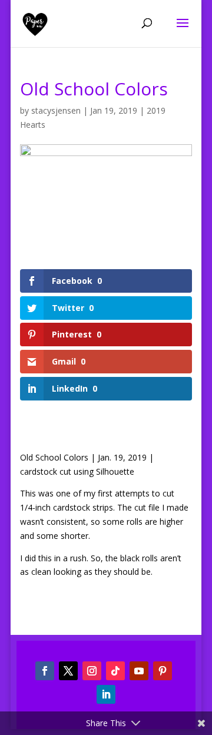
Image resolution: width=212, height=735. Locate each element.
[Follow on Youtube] (139, 670)
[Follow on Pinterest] (162, 670)
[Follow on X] (68, 670)
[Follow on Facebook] (44, 670)
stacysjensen (56, 110)
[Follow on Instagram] (91, 670)
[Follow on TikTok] (115, 670)
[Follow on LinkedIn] (106, 694)
